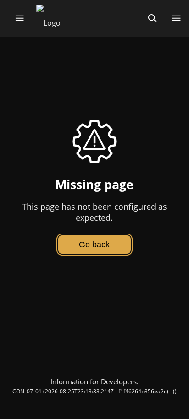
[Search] (152, 18)
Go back (94, 244)
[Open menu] (19, 18)
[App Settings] (176, 18)
